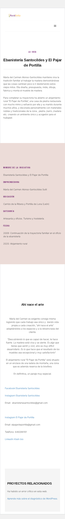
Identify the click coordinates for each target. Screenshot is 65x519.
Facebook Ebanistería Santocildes (22, 388)
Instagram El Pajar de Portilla (19, 417)
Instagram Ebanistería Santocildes (22, 395)
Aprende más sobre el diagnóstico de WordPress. (32, 498)
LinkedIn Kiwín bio (14, 439)
